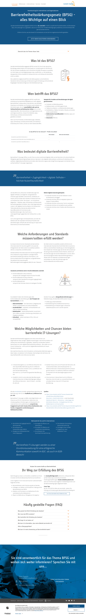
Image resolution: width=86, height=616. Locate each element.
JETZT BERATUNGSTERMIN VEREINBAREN (43, 39)
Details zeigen (18, 613)
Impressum (13, 600)
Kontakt (43, 4)
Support (41, 600)
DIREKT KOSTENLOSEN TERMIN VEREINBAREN (59, 580)
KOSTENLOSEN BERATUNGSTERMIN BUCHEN (57, 493)
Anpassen (76, 609)
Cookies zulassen (76, 606)
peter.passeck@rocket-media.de (27, 585)
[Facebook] (74, 601)
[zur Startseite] (69, 3)
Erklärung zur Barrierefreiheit (31, 600)
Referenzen (22, 4)
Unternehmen (30, 4)
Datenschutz (20, 600)
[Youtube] (69, 601)
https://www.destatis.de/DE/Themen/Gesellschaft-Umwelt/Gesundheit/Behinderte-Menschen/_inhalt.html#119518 (59, 396)
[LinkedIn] (66, 601)
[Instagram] (71, 601)
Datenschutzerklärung (39, 610)
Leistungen (14, 4)
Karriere (38, 4)
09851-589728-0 (23, 581)
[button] (43, 51)
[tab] (43, 51)
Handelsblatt (18, 391)
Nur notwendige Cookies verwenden (76, 613)
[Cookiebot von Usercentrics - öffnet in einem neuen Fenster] (7, 614)
